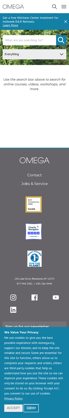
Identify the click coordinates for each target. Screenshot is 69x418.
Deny (31, 408)
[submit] (61, 40)
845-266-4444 (44, 283)
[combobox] (34, 40)
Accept (13, 408)
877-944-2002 (25, 283)
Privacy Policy (13, 398)
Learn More (10, 25)
